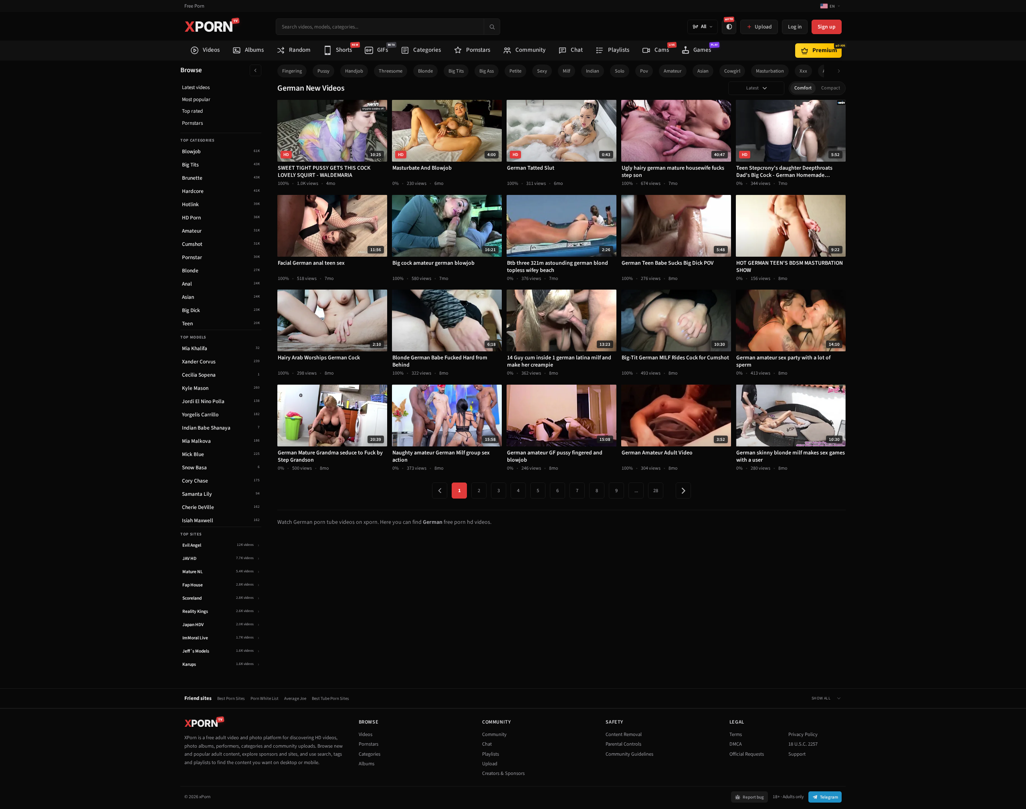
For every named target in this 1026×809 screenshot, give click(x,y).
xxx (803, 71)
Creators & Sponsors (503, 773)
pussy (323, 71)
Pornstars (192, 123)
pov (644, 71)
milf (566, 71)
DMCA (735, 744)
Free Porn (194, 6)
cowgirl (732, 71)
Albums (366, 763)
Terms (735, 734)
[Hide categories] (255, 70)
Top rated (192, 111)
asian (703, 71)
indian (592, 71)
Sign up (827, 26)
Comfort (803, 88)
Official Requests (746, 754)
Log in (795, 26)
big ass (486, 71)
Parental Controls (623, 744)
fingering (292, 71)
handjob (354, 71)
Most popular (196, 99)
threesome (390, 71)
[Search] (492, 26)
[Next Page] (683, 491)
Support (797, 754)
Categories (369, 754)
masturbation (770, 71)
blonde (425, 71)
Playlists (490, 754)
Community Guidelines (629, 754)
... (636, 490)
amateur (673, 71)
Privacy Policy (803, 734)
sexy (542, 71)
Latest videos (196, 87)
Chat (487, 744)
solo (619, 71)
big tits (456, 71)
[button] (841, 71)
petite (515, 71)
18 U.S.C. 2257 (803, 744)
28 (655, 490)
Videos (365, 734)
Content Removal (624, 734)
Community (494, 734)
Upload (489, 763)
